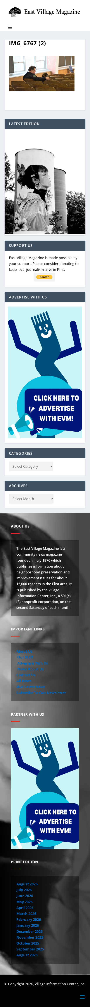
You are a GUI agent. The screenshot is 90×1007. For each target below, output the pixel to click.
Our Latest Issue (30, 686)
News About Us (30, 669)
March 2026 (26, 913)
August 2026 (27, 884)
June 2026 (24, 895)
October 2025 (27, 943)
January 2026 (27, 925)
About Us (24, 651)
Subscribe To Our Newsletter (41, 692)
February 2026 (28, 919)
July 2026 (24, 890)
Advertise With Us (32, 663)
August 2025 (27, 955)
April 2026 (24, 907)
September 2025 (30, 949)
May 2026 (24, 902)
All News (23, 681)
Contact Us (25, 675)
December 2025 (29, 931)
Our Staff (24, 657)
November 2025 (29, 937)
